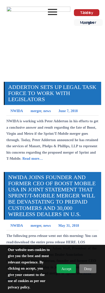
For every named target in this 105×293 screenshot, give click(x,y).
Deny (88, 269)
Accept (66, 269)
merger (36, 111)
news (47, 111)
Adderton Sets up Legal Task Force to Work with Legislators (52, 93)
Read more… (32, 159)
